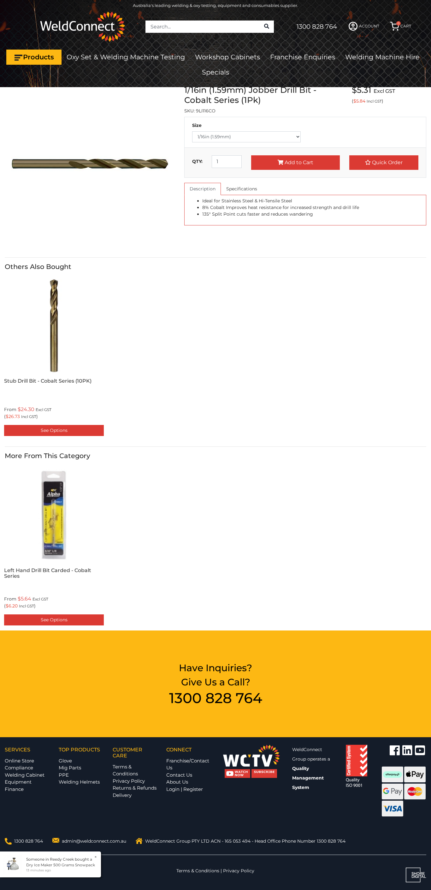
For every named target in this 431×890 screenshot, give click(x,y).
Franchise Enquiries (302, 57)
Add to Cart (298, 162)
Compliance (19, 768)
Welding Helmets (79, 782)
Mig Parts (70, 768)
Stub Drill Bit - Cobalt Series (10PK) (48, 381)
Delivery (122, 795)
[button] (383, 162)
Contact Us (179, 775)
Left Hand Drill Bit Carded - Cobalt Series (47, 573)
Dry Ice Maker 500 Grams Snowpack (60, 865)
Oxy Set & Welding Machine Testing (126, 57)
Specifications (241, 189)
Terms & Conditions (125, 770)
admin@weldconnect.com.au (94, 841)
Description (203, 189)
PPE (64, 775)
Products (38, 57)
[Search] (266, 27)
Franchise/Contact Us (187, 764)
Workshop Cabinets (227, 57)
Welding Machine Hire (382, 57)
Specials (215, 72)
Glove (65, 761)
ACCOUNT (369, 26)
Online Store (19, 761)
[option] (54, 357)
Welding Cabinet (24, 775)
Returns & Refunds (134, 788)
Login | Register (184, 789)
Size (197, 125)
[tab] (202, 189)
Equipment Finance (18, 785)
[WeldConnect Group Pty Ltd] (83, 26)
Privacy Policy (129, 781)
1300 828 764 (317, 26)
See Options (54, 430)
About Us (177, 782)
